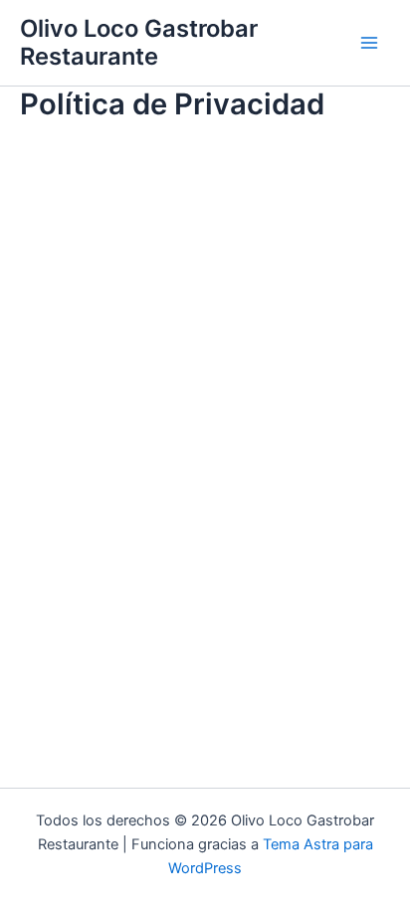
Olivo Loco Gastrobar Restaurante (139, 42)
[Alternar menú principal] (369, 43)
